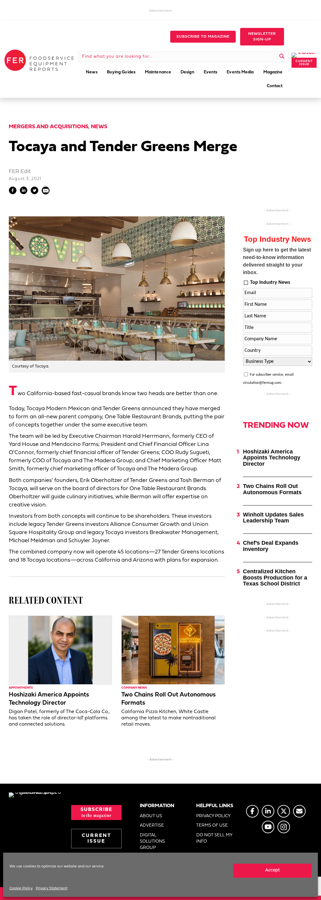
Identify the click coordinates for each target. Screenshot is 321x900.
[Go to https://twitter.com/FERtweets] (283, 811)
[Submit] (282, 57)
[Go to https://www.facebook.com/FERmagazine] (252, 811)
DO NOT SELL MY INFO (214, 838)
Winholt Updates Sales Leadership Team (273, 517)
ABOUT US (151, 816)
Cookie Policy (21, 888)
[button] (203, 37)
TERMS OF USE (212, 825)
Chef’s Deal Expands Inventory (270, 546)
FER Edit (20, 172)
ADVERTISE (152, 825)
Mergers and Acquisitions (48, 127)
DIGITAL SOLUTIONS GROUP (152, 841)
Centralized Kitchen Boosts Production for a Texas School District (275, 577)
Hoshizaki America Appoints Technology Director (271, 457)
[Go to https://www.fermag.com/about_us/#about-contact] (299, 811)
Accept (272, 870)
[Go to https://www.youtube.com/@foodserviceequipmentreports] (268, 827)
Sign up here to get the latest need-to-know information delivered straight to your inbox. (277, 261)
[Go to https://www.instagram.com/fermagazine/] (283, 827)
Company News (134, 688)
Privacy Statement (51, 888)
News (99, 127)
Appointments (21, 688)
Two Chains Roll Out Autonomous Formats (272, 489)
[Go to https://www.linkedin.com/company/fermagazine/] (268, 811)
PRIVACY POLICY (213, 816)
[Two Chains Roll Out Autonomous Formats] (173, 650)
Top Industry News (270, 282)
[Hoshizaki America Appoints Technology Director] (60, 650)
